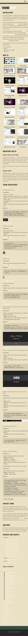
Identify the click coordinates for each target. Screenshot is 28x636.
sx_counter (6, 614)
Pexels (6, 553)
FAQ (23, 518)
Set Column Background (10, 580)
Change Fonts (23, 107)
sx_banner (6, 613)
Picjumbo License (13, 556)
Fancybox (5, 621)
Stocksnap (7, 554)
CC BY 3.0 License (12, 559)
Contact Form (6, 619)
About (5, 219)
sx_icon (5, 610)
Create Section (23, 65)
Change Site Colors (23, 95)
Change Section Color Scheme (11, 581)
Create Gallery (23, 147)
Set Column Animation (23, 137)
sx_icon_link (6, 608)
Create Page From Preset (9, 65)
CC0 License (11, 553)
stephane (7, 543)
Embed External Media (9, 117)
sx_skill (5, 616)
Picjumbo (7, 556)
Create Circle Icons (9, 137)
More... (5, 445)
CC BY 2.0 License (11, 539)
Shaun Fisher (8, 540)
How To (4, 570)
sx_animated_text (8, 611)
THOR (6, 539)
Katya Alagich (8, 545)
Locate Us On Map (8, 499)
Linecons (11, 237)
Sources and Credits (7, 622)
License (13, 562)
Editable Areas (7, 603)
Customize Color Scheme (9, 107)
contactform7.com (7, 521)
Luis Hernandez (8, 546)
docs (20, 518)
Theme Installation (7, 569)
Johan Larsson (8, 550)
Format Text (23, 117)
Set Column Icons (23, 127)
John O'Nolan (8, 542)
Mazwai (7, 559)
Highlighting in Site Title (9, 127)
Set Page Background (23, 75)
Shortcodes (5, 605)
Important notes (6, 600)
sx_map (6, 617)
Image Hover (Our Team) (9, 147)
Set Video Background (9, 85)
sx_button (6, 606)
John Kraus (7, 551)
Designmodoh (8, 562)
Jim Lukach (7, 548)
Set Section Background (9, 75)
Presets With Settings (8, 602)
